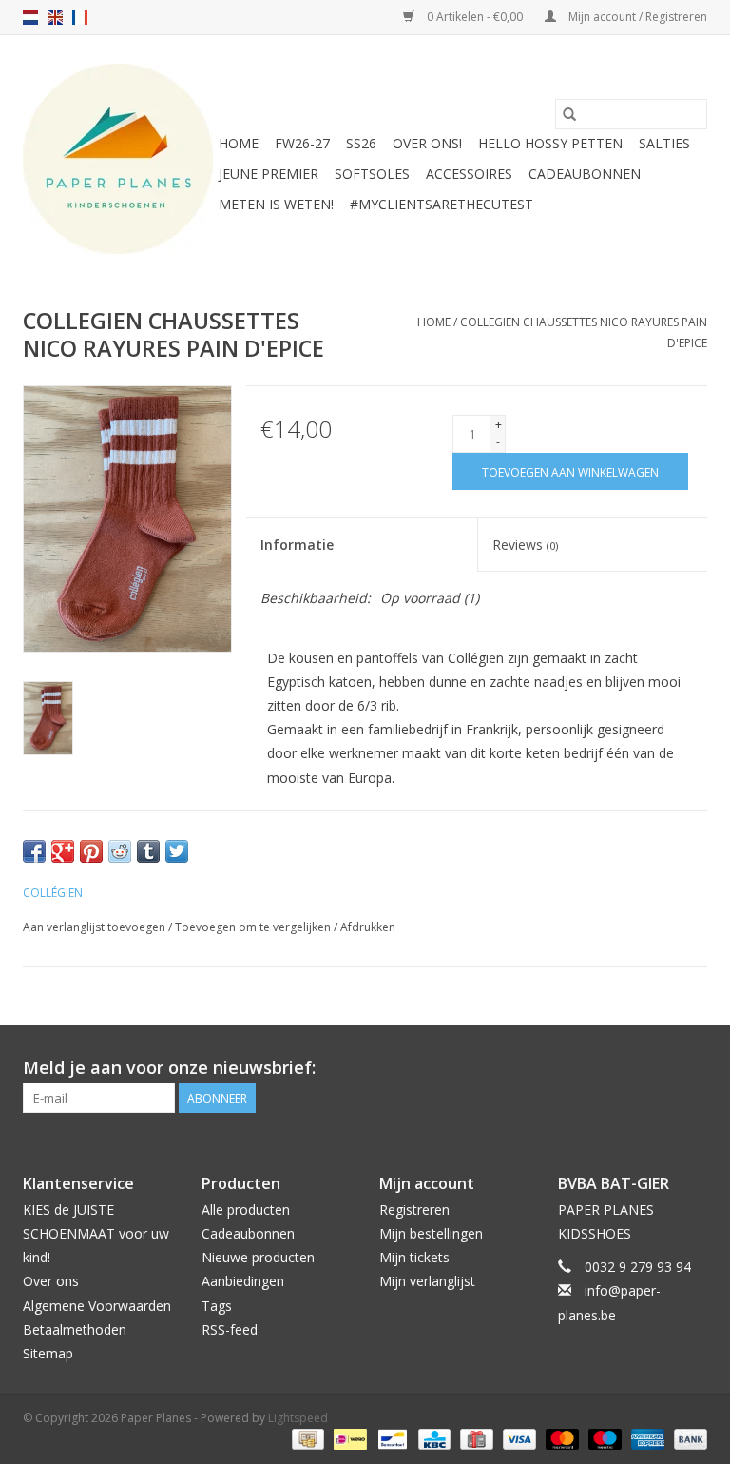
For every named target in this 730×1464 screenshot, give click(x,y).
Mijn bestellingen (431, 1233)
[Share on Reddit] (119, 851)
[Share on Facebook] (34, 851)
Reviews (525, 545)
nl (30, 17)
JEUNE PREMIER (268, 174)
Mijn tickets (414, 1257)
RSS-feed (230, 1329)
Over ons (51, 1281)
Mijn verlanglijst (427, 1281)
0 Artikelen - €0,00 (475, 17)
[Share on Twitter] (176, 851)
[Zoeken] (569, 114)
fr (79, 17)
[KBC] (432, 1438)
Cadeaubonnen (584, 174)
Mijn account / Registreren (636, 17)
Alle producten (246, 1209)
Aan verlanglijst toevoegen (95, 927)
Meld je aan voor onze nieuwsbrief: (169, 1068)
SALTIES (664, 143)
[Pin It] (91, 851)
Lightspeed (298, 1418)
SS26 (361, 143)
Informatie (297, 545)
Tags (217, 1306)
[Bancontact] (391, 1438)
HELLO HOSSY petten (550, 143)
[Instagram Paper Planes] (692, 1068)
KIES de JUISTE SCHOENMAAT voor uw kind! (96, 1233)
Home (239, 143)
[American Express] (645, 1438)
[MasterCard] (560, 1438)
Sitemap (48, 1353)
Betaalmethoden (74, 1329)
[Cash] (306, 1438)
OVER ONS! (427, 143)
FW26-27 (302, 143)
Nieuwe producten (258, 1257)
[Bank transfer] (687, 1438)
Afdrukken (367, 927)
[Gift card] (474, 1438)
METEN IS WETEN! (276, 204)
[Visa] (517, 1438)
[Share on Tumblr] (148, 851)
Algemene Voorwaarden (97, 1306)
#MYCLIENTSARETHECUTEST (441, 204)
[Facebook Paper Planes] (658, 1068)
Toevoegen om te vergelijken (254, 927)
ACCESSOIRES (469, 174)
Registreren (414, 1209)
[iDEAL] (348, 1438)
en (55, 17)
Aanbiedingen (243, 1281)
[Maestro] (603, 1438)
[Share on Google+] (62, 851)
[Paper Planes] (118, 159)
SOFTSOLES (372, 174)
